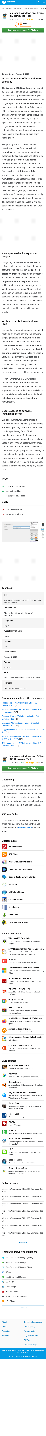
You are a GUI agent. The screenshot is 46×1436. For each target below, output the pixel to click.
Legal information (31, 1336)
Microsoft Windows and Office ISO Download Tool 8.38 (22, 1197)
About (4, 1322)
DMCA (27, 1340)
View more (23, 1242)
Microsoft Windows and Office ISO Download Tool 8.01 (22, 1234)
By (14, 19)
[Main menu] (43, 2)
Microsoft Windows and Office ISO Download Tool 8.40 (22, 1190)
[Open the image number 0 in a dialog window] (20, 532)
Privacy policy (30, 1331)
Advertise (6, 1331)
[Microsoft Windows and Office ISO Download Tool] (5, 16)
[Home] (3, 9)
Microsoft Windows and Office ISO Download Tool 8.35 (22, 1212)
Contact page (25, 828)
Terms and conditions (33, 1322)
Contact (5, 1327)
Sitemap (5, 1336)
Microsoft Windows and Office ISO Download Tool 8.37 (22, 1205)
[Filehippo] (8, 2)
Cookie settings (30, 1345)
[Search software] (38, 2)
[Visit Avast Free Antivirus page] (23, 24)
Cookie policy (29, 1327)
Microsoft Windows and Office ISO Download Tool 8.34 (22, 1219)
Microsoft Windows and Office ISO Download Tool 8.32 (22, 1227)
